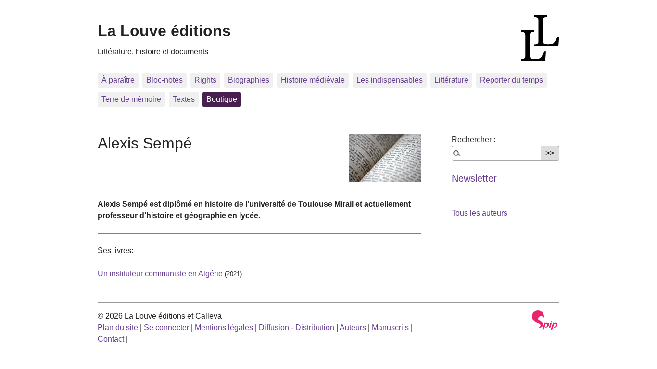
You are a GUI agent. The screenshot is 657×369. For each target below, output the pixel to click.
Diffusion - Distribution (296, 327)
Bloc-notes (164, 80)
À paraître (118, 80)
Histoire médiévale (313, 80)
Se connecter (166, 327)
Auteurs (353, 327)
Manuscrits (390, 327)
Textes (184, 99)
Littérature (451, 80)
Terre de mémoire (131, 99)
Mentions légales (224, 327)
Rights (205, 80)
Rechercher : (473, 139)
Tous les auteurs (479, 213)
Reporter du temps (511, 80)
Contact (111, 339)
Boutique (221, 99)
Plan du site (118, 327)
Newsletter (474, 178)
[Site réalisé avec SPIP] (545, 320)
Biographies (248, 80)
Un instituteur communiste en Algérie (160, 274)
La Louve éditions (164, 30)
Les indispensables (389, 80)
